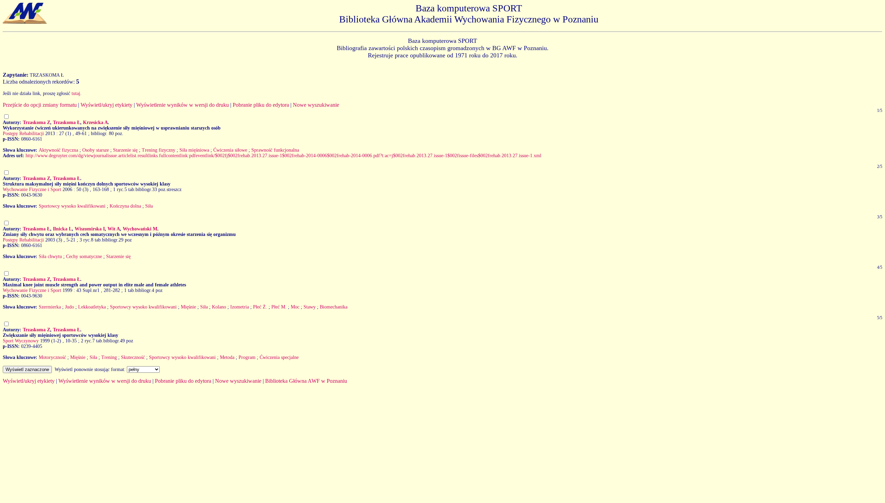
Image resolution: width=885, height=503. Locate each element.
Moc (295, 307)
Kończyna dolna (125, 206)
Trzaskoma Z (36, 122)
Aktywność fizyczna (58, 150)
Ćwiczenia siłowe (230, 150)
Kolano (219, 307)
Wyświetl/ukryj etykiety (106, 105)
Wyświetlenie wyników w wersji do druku (182, 105)
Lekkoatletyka (92, 307)
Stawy (310, 307)
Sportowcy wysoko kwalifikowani (72, 206)
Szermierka (50, 307)
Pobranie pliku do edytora (261, 105)
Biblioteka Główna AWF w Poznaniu (306, 381)
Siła (149, 206)
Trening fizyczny (158, 150)
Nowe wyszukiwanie (316, 105)
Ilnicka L (62, 228)
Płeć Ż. (260, 307)
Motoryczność (52, 357)
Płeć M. (279, 307)
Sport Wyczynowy (21, 340)
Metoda (227, 357)
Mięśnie (188, 307)
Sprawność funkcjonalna (275, 150)
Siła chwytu (50, 256)
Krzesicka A (95, 122)
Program (247, 357)
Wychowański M (140, 228)
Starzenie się (125, 150)
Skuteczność (133, 357)
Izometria (239, 307)
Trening (109, 357)
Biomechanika (333, 307)
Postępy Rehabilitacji (23, 133)
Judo (69, 307)
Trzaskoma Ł (66, 122)
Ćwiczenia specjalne (279, 357)
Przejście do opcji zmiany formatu (40, 105)
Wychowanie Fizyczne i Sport (32, 189)
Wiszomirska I (90, 228)
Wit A (114, 228)
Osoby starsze (95, 150)
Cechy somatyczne (84, 256)
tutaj (76, 93)
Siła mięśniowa (194, 150)
